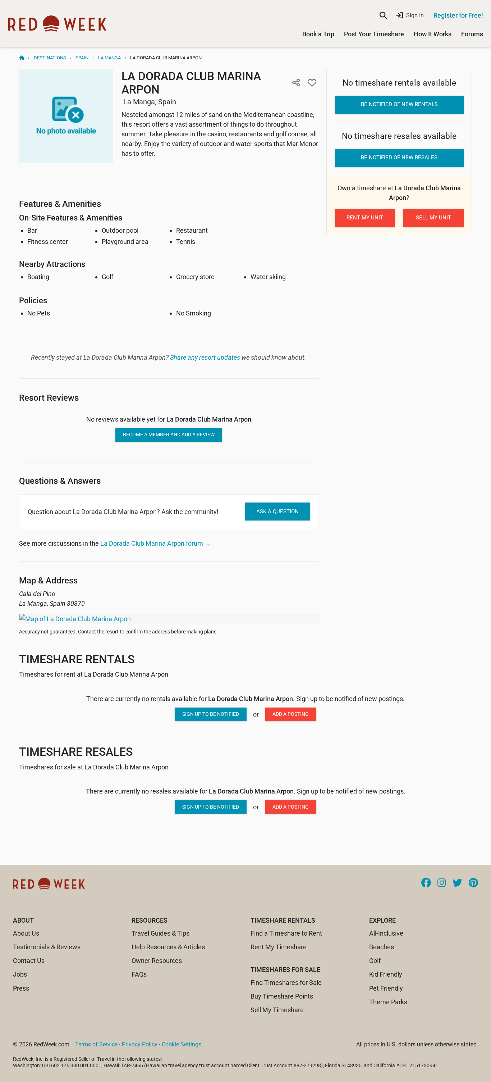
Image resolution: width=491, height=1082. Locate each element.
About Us (26, 933)
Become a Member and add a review (169, 434)
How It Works (432, 34)
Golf (375, 960)
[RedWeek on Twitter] (457, 883)
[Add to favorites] (312, 82)
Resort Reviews (49, 397)
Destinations (50, 57)
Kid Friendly (385, 974)
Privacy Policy (139, 1044)
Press (21, 988)
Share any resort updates (205, 357)
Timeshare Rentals (76, 659)
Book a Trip (318, 34)
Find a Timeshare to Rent (286, 933)
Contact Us (29, 960)
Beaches (381, 947)
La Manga (109, 57)
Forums (472, 34)
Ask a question (277, 511)
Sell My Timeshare (277, 1010)
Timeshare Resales (76, 752)
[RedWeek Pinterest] (473, 883)
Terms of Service (96, 1044)
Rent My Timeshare (279, 947)
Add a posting (290, 714)
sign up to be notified (210, 714)
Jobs (20, 974)
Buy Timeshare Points (282, 996)
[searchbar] (383, 15)
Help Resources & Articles (168, 947)
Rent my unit (365, 217)
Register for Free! (458, 15)
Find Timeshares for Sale (286, 982)
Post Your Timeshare (374, 34)
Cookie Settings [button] (181, 1044)
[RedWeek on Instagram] (441, 883)
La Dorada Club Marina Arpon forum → (155, 543)
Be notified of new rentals (399, 104)
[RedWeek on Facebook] (426, 883)
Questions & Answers (60, 481)
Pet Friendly (386, 988)
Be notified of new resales (399, 157)
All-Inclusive (386, 933)
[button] (296, 82)
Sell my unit (433, 217)
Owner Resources (157, 960)
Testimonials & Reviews (47, 947)
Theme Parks (388, 1002)
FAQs (139, 974)
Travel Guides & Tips (160, 933)
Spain (81, 57)
